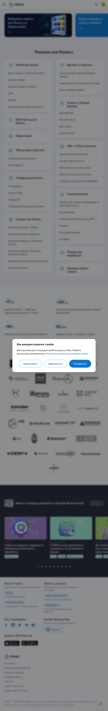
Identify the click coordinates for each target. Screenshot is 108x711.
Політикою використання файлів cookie (67, 353)
